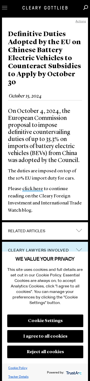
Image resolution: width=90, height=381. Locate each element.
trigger (79, 249)
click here (32, 189)
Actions (81, 21)
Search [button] (85, 7)
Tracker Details (18, 376)
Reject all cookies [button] (45, 352)
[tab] (45, 231)
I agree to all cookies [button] (45, 336)
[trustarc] (73, 372)
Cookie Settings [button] (45, 321)
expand (79, 230)
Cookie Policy (17, 368)
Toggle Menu (4, 7)
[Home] (45, 8)
